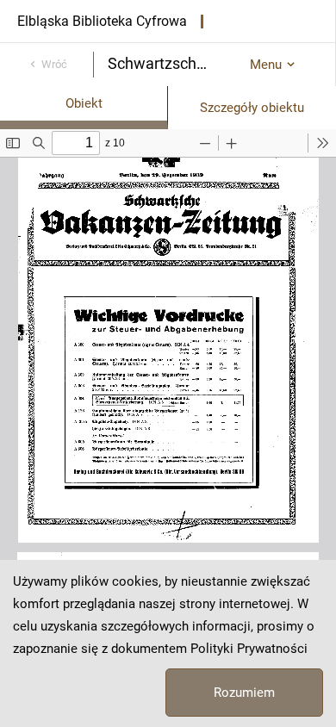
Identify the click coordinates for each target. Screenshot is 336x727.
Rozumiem (244, 692)
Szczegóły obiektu (252, 107)
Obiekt (84, 103)
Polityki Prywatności (249, 648)
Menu (266, 64)
